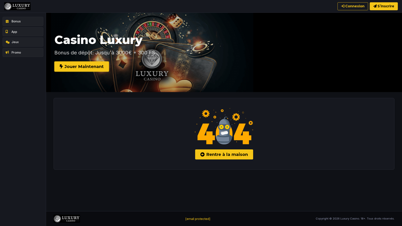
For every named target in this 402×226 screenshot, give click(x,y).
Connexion (355, 6)
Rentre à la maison (227, 154)
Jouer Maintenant (84, 66)
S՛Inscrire (386, 6)
